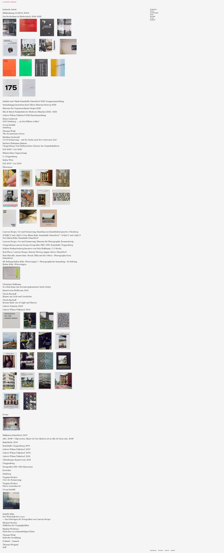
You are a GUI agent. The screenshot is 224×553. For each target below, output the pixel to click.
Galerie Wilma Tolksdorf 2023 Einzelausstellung (24, 115)
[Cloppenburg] (50, 210)
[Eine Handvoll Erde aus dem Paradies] (27, 170)
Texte (151, 14)
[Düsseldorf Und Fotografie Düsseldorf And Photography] (12, 40)
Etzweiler (7, 470)
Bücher (152, 11)
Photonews (7, 167)
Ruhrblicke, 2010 (10, 442)
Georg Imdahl (9, 490)
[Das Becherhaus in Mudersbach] (69, 40)
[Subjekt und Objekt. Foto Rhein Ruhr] (43, 60)
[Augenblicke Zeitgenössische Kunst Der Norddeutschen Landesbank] (48, 19)
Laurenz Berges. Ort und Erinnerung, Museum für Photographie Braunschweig (38, 242)
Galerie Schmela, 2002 (13, 306)
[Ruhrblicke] (48, 313)
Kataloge (152, 16)
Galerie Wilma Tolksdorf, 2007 (16, 449)
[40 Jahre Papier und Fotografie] (29, 190)
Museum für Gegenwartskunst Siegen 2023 (22, 108)
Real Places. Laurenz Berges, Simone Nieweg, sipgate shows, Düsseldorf (34, 252)
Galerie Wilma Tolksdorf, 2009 (17, 453)
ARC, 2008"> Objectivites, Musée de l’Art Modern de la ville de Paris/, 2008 (38, 439)
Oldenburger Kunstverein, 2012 (17, 460)
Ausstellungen (154, 12)
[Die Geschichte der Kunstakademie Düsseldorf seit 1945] (65, 19)
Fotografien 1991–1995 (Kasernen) (18, 467)
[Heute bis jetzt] (31, 393)
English (173, 550)
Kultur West (8, 160)
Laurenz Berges (9, 2)
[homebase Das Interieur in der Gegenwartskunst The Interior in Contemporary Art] (30, 80)
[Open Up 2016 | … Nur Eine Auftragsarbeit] (11, 19)
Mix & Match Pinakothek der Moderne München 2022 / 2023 (30, 112)
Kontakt (160, 550)
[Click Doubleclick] (31, 313)
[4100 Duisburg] (29, 210)
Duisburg (7, 474)
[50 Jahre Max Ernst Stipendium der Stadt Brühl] (11, 60)
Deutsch (167, 550)
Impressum (153, 550)
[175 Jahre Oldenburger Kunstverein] (12, 80)
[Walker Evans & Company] (29, 333)
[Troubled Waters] (46, 333)
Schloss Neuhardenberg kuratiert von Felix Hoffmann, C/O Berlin (32, 249)
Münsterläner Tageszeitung (15, 153)
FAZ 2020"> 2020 (12, 149)
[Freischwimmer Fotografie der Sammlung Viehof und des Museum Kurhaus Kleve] (45, 190)
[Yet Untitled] (64, 313)
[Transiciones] (49, 40)
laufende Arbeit (10, 9)
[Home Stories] (64, 170)
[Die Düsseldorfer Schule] (13, 393)
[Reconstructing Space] (46, 353)
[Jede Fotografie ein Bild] (11, 333)
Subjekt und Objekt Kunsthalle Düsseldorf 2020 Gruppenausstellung (33, 101)
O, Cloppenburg (10, 157)
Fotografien (153, 9)
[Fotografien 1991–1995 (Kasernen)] (13, 313)
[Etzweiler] (13, 418)
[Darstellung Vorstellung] (46, 373)
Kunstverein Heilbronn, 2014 (15, 290)
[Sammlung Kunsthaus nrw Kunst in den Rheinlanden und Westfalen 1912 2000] (12, 190)
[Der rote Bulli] (45, 170)
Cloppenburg (9, 463)
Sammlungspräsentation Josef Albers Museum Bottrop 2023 (29, 105)
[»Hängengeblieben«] (27, 60)
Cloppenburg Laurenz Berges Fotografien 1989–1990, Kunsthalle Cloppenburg (38, 245)
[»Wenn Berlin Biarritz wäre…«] (11, 373)
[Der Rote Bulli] (65, 373)
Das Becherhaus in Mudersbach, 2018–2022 (22, 16)
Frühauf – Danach (11, 541)
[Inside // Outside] (64, 353)
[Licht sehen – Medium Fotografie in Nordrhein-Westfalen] (59, 60)
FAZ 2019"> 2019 (12, 163)
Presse (152, 18)
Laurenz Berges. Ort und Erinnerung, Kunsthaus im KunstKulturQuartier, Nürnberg (40, 232)
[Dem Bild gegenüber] (11, 210)
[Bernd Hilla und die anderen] (11, 170)
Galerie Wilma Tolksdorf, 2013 (16, 456)
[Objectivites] (28, 353)
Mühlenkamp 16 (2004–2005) (16, 13)
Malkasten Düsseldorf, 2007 (15, 435)
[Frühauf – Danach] (12, 493)
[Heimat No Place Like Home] (30, 40)
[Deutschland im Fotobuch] (63, 190)
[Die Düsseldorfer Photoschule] (64, 333)
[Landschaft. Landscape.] (29, 373)
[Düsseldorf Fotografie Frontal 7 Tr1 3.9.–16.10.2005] (29, 19)
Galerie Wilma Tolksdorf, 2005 (16, 310)
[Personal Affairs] (11, 353)
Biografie (152, 19)
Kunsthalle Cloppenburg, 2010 (16, 446)
